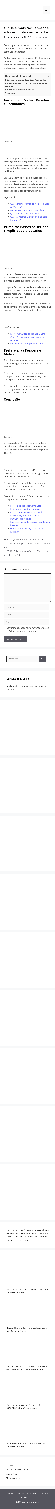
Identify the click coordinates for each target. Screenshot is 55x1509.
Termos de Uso (13, 1478)
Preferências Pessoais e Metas (19, 89)
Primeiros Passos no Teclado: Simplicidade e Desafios (26, 85)
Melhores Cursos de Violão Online (27, 210)
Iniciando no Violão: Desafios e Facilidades (25, 80)
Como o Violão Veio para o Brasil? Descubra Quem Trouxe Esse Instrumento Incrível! (26, 515)
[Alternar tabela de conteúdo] (45, 76)
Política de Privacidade (17, 1469)
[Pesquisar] (42, 659)
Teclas (41, 539)
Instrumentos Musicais (25, 539)
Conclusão (10, 93)
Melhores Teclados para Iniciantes (27, 343)
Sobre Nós (11, 1473)
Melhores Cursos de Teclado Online (27, 333)
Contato (10, 1465)
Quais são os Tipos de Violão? (24, 213)
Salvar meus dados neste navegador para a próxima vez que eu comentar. (28, 629)
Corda (10, 539)
